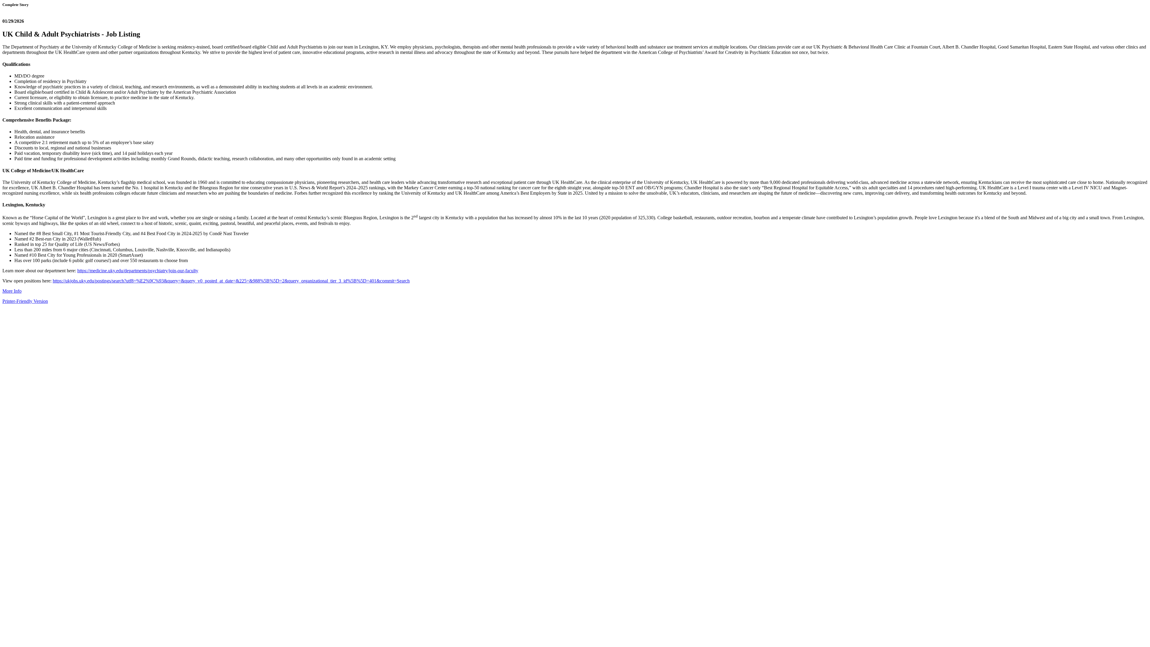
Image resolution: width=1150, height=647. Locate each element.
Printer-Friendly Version (25, 301)
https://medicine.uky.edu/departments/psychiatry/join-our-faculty (137, 270)
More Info (12, 291)
